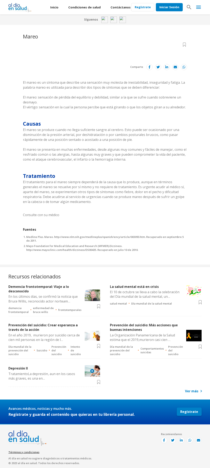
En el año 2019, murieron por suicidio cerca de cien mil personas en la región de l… (44, 337)
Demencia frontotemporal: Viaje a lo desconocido (38, 288)
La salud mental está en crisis (134, 286)
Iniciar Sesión (169, 7)
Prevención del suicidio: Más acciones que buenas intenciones (144, 327)
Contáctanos (121, 7)
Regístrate (143, 7)
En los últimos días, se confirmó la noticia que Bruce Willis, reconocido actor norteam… (43, 298)
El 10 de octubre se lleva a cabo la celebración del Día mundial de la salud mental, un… (144, 294)
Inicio (54, 7)
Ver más (191, 391)
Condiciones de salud (84, 7)
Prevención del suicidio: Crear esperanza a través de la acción (43, 327)
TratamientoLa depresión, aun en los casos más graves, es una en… (41, 376)
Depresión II (18, 368)
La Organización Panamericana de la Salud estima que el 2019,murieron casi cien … (142, 337)
